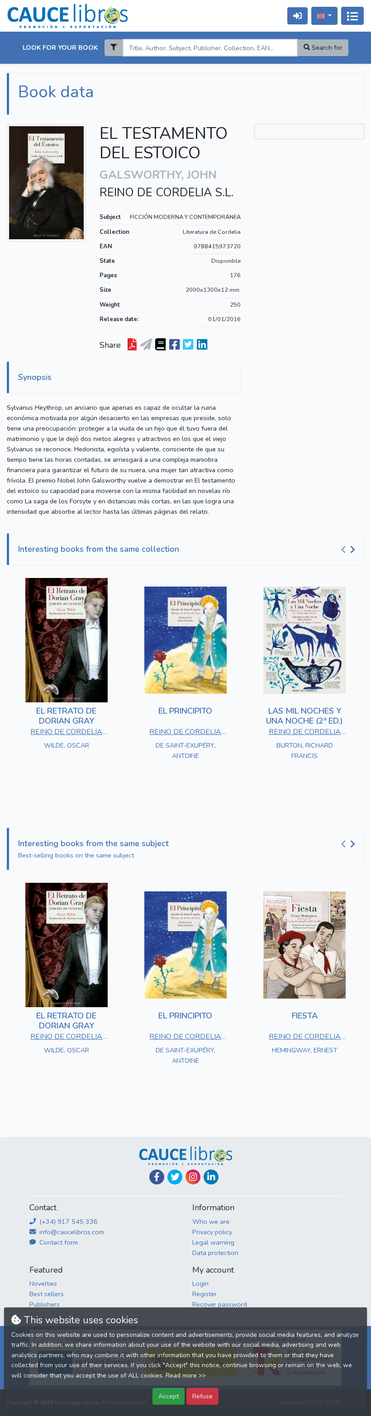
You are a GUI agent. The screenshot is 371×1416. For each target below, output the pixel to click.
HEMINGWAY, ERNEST (305, 1050)
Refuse (202, 1396)
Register (204, 1293)
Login (200, 1283)
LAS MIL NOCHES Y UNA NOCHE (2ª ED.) (304, 716)
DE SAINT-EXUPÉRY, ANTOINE (185, 750)
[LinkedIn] (211, 1177)
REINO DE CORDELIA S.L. (166, 192)
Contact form (58, 1242)
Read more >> (186, 1375)
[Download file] (132, 345)
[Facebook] (156, 1177)
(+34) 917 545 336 (68, 1221)
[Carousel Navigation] (349, 549)
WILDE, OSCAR (66, 745)
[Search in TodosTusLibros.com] (160, 345)
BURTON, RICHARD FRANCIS (304, 750)
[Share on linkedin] (202, 345)
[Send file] (146, 345)
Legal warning (213, 1242)
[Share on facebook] (174, 345)
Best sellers (46, 1293)
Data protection (215, 1252)
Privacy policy (212, 1231)
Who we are (210, 1221)
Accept (168, 1396)
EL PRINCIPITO (185, 711)
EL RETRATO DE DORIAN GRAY (66, 716)
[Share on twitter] (188, 345)
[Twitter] (174, 1177)
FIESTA (305, 1015)
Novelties (43, 1283)
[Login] (297, 15)
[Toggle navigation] (352, 16)
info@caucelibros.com (71, 1231)
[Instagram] (193, 1177)
